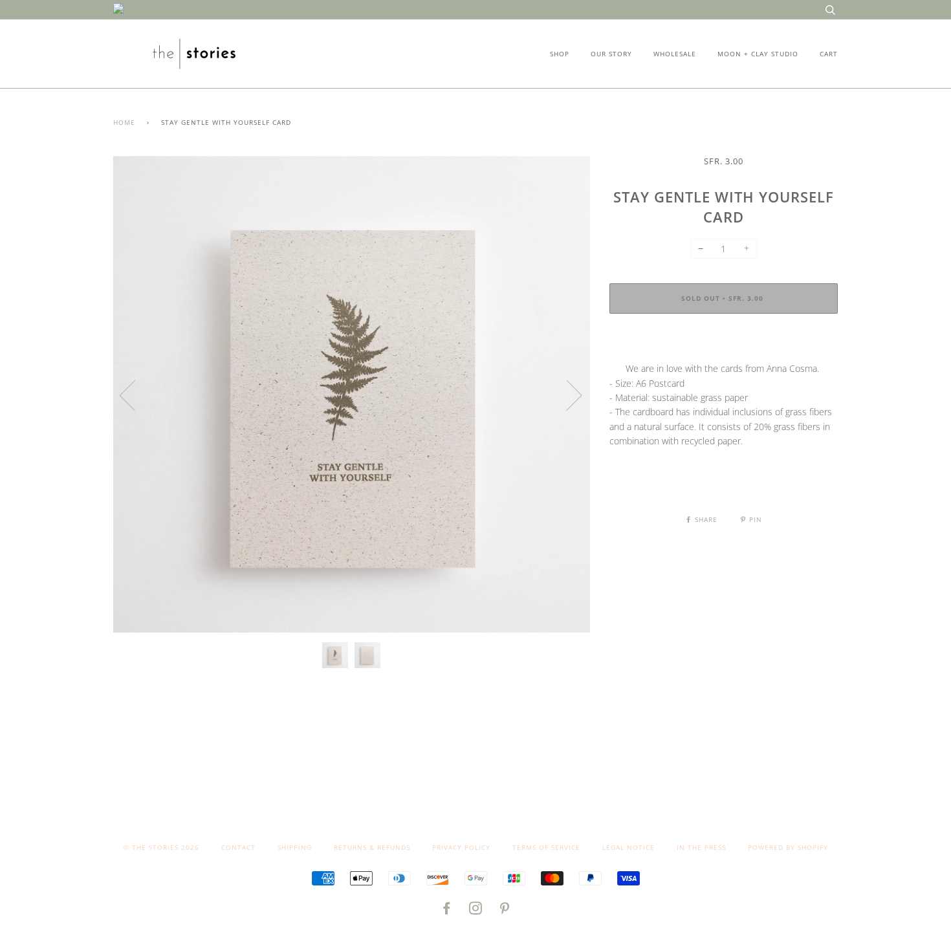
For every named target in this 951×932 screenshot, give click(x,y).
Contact (238, 847)
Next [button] (566, 394)
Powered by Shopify (788, 847)
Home (124, 122)
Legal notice (628, 847)
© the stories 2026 (161, 847)
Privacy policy (461, 847)
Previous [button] (135, 394)
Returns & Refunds (372, 847)
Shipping (295, 847)
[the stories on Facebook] (447, 910)
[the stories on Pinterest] (505, 910)
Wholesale (674, 53)
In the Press (701, 847)
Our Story (611, 53)
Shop (559, 53)
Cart (829, 53)
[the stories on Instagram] (476, 910)
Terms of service (546, 847)
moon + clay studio (757, 53)
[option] (351, 394)
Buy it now (723, 337)
